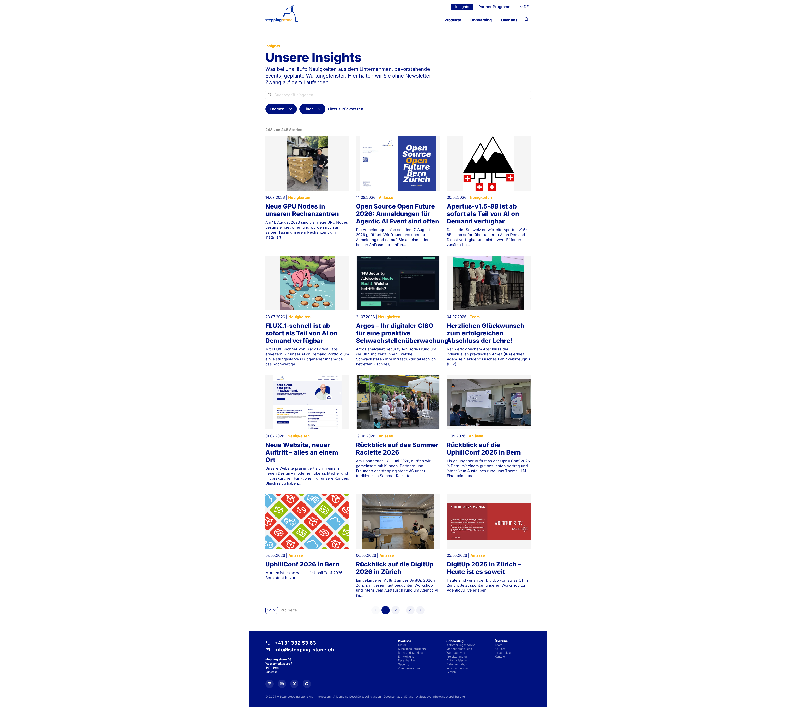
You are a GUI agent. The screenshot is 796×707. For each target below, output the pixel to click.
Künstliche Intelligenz (412, 648)
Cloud (402, 645)
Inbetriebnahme (457, 668)
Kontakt (500, 656)
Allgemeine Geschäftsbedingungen (357, 696)
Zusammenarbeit (409, 668)
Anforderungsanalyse (460, 645)
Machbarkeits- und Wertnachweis (459, 650)
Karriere (500, 648)
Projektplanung (456, 656)
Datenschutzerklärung (398, 696)
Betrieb (451, 672)
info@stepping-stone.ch (304, 650)
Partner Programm (494, 7)
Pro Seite (288, 610)
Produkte (452, 20)
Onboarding (481, 20)
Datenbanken (407, 660)
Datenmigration (456, 664)
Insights (462, 7)
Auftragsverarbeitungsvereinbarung (440, 696)
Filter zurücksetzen (345, 109)
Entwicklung (406, 656)
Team (498, 645)
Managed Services (410, 652)
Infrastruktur (503, 652)
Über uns (509, 20)
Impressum (323, 696)
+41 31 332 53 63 (295, 643)
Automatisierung (457, 660)
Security (403, 664)
